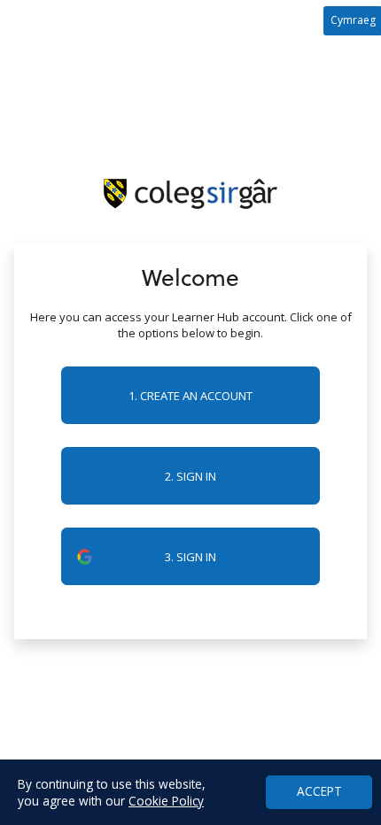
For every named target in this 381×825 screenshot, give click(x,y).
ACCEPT (319, 791)
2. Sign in (190, 476)
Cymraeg (353, 19)
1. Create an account (190, 396)
